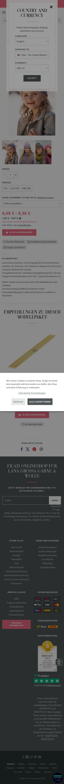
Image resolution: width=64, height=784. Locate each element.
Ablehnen (18, 401)
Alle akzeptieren (40, 401)
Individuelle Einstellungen (32, 393)
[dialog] (32, 392)
